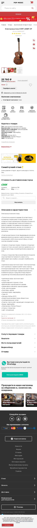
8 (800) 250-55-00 (19, 512)
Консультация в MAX (15, 375)
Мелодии (18, 456)
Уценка (18, 471)
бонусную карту (10, 81)
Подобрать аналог (9, 88)
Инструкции (18, 459)
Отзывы (5, 352)
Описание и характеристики (14, 210)
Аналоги (5, 338)
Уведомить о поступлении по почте (15, 93)
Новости (18, 446)
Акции (18, 449)
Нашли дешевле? (23, 80)
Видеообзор (7, 347)
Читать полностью (7, 175)
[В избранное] (30, 88)
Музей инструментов (18, 468)
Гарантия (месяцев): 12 (8, 318)
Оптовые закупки (18, 462)
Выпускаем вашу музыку (18, 465)
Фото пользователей (11, 343)
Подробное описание (8, 142)
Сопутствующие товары (12, 334)
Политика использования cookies (24, 522)
